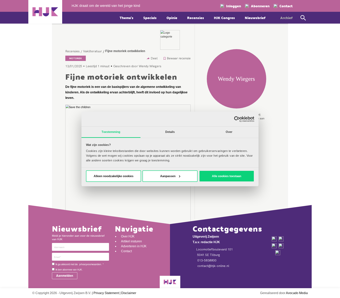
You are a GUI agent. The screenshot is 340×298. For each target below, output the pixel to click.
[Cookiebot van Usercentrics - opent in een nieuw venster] (237, 119)
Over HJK (128, 236)
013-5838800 (206, 260)
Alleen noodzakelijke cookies (113, 176)
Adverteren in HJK (134, 246)
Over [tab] (229, 131)
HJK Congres (224, 17)
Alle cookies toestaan (226, 176)
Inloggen (233, 5)
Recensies (195, 17)
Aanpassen (168, 176)
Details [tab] (170, 131)
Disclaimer (128, 293)
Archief (286, 17)
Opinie (171, 17)
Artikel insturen (131, 241)
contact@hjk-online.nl (213, 266)
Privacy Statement (106, 293)
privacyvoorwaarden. (90, 264)
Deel (154, 58)
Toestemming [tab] (111, 131)
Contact (286, 5)
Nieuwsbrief (255, 17)
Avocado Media (297, 293)
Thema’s (126, 17)
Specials (150, 17)
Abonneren (260, 5)
